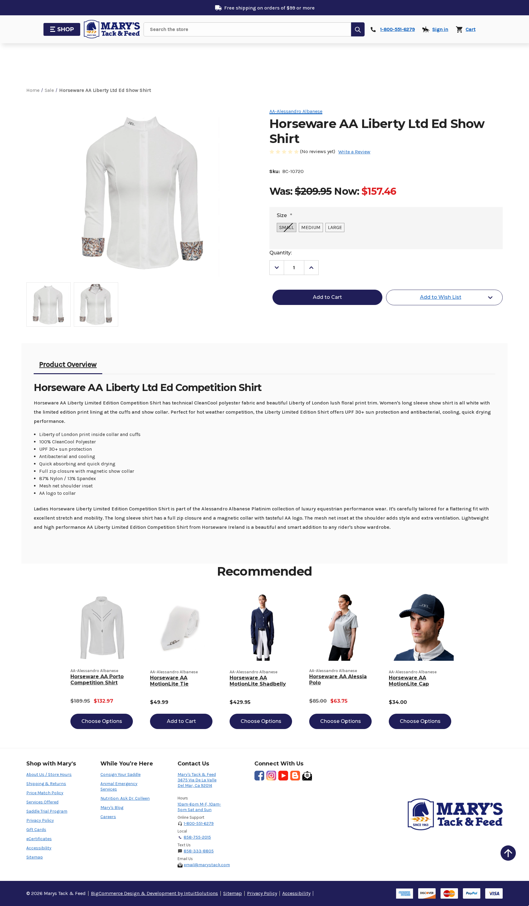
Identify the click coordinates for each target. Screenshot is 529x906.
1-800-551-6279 (199, 823)
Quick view (101, 627)
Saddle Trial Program (46, 811)
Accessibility (38, 848)
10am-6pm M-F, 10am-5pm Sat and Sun (199, 807)
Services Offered (42, 802)
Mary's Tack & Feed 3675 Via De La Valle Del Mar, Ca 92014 (197, 780)
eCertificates (39, 838)
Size (284, 215)
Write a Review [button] (354, 152)
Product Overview (68, 364)
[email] (307, 775)
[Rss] (295, 775)
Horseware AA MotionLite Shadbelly (258, 681)
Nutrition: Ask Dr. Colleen (125, 798)
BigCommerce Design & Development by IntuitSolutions (154, 893)
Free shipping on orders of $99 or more (269, 8)
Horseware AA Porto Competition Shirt (97, 680)
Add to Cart (181, 721)
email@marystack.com (207, 864)
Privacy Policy (40, 820)
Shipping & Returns (46, 783)
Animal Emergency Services (118, 786)
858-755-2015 (197, 837)
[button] (508, 853)
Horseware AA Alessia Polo (338, 680)
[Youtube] (283, 775)
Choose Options (101, 721)
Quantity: (280, 253)
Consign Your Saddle (120, 774)
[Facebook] (259, 775)
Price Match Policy (44, 792)
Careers (108, 816)
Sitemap (34, 857)
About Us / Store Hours (49, 774)
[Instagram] (271, 775)
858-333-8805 (199, 851)
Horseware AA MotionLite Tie (169, 681)
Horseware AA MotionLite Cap (409, 681)
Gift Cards (36, 829)
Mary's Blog (111, 807)
